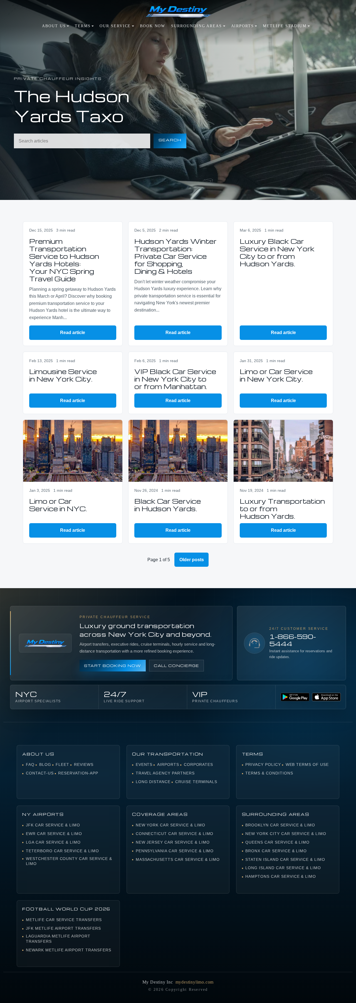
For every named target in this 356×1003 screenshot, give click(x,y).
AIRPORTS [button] (242, 26)
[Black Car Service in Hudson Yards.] (178, 451)
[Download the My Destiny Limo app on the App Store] (326, 697)
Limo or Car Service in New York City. (276, 375)
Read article (72, 332)
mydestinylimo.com (194, 982)
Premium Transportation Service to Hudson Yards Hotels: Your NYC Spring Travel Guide (64, 260)
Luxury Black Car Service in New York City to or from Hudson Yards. (277, 252)
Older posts (191, 559)
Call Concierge (176, 665)
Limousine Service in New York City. (63, 375)
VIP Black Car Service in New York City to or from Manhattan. (175, 379)
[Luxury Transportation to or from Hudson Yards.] (283, 451)
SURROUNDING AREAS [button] (196, 26)
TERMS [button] (83, 26)
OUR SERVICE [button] (115, 26)
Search (170, 139)
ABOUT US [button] (54, 26)
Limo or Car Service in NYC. (58, 505)
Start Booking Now (112, 665)
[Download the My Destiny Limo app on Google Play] (295, 697)
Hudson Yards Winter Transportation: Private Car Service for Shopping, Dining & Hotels (175, 256)
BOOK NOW (152, 26)
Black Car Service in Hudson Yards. (167, 505)
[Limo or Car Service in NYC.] (72, 451)
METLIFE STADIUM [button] (284, 26)
